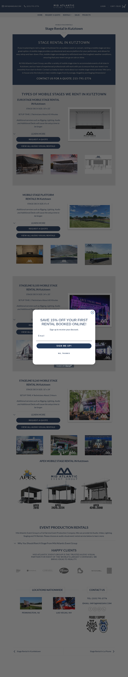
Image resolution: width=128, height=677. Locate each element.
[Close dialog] (92, 312)
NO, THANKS (64, 353)
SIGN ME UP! (64, 346)
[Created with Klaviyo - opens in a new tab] (64, 365)
